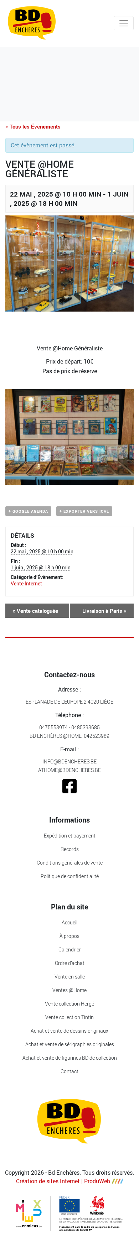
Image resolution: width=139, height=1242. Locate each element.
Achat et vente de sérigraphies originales (69, 1044)
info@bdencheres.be (69, 761)
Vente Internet (26, 583)
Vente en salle (70, 976)
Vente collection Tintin (69, 1017)
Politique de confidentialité (70, 876)
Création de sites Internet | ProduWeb (63, 1181)
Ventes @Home (69, 990)
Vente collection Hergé (69, 1003)
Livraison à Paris (104, 610)
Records (70, 849)
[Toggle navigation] (124, 23)
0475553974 (53, 727)
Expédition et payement (70, 835)
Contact (69, 1071)
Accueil (69, 922)
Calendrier (69, 949)
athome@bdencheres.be (69, 770)
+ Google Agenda (28, 511)
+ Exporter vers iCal (84, 511)
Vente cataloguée (35, 610)
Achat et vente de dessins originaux (69, 1030)
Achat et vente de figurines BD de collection (69, 1057)
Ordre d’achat (69, 963)
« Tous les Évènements (33, 126)
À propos (69, 936)
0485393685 (85, 727)
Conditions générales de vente (70, 862)
